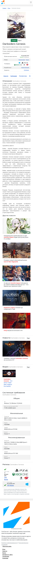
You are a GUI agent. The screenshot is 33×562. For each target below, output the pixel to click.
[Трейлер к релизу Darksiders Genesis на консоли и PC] (16, 351)
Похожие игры (23, 76)
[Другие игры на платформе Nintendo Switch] (24, 65)
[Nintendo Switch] (21, 478)
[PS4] (21, 470)
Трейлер (5, 256)
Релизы (5, 303)
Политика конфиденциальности (9, 542)
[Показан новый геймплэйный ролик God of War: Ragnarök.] (16, 253)
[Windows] (27, 484)
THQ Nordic (10, 485)
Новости (6, 76)
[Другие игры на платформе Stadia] (27, 65)
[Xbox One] (20, 474)
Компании (5, 558)
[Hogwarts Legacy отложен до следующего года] (16, 300)
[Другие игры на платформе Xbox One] (18, 65)
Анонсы (5, 279)
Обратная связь (6, 546)
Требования (13, 76)
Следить (14, 40)
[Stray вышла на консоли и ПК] (16, 322)
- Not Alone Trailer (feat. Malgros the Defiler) (8, 382)
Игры (3, 549)
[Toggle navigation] (31, 2)
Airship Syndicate (25, 67)
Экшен (27, 59)
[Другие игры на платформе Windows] (19, 63)
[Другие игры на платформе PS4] (25, 63)
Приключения (22, 59)
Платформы (5, 556)
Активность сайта (7, 554)
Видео (4, 553)
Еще (19, 40)
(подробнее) (26, 57)
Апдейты (5, 231)
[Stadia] (26, 478)
